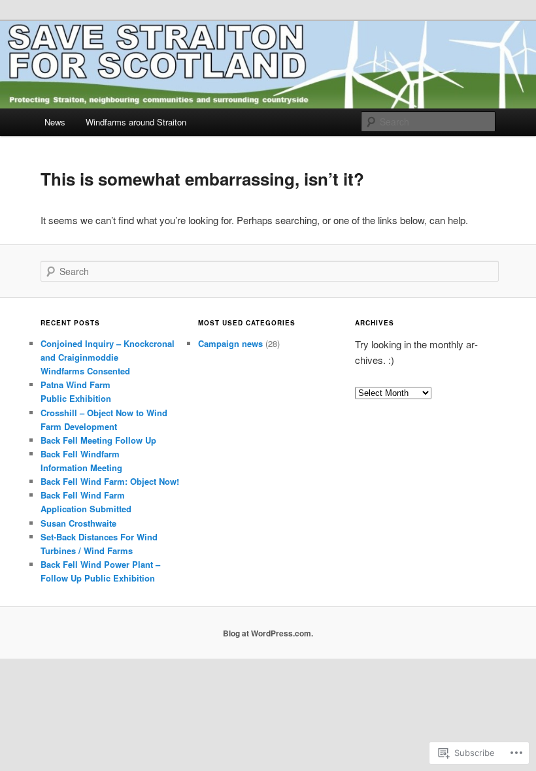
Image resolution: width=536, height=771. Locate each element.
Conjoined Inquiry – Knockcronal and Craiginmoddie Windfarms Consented (108, 357)
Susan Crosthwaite (78, 523)
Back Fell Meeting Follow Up (98, 440)
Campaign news (230, 343)
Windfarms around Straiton (136, 122)
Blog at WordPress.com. (268, 633)
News (54, 122)
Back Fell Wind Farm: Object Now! (110, 481)
